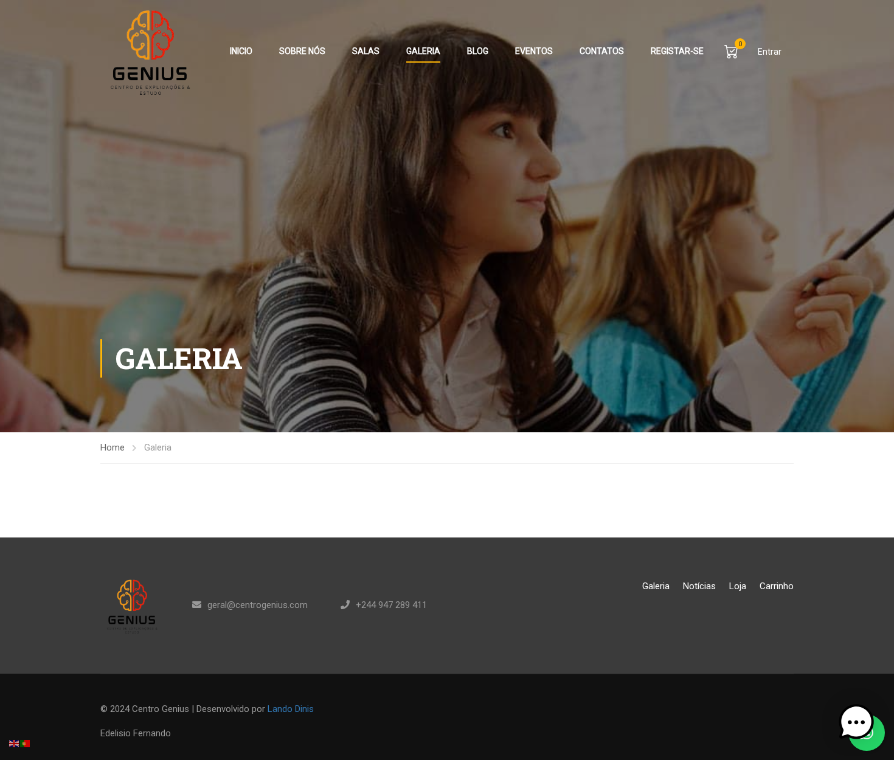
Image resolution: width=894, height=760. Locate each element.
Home (112, 447)
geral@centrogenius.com (257, 604)
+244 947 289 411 (391, 604)
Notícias (699, 586)
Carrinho (777, 586)
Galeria (423, 51)
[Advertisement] (447, 248)
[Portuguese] (25, 743)
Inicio (241, 51)
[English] (14, 743)
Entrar (769, 52)
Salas (365, 51)
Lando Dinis (291, 708)
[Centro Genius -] (146, 51)
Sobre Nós (302, 51)
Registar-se (677, 51)
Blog (477, 51)
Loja (737, 586)
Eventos (534, 51)
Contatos (602, 51)
